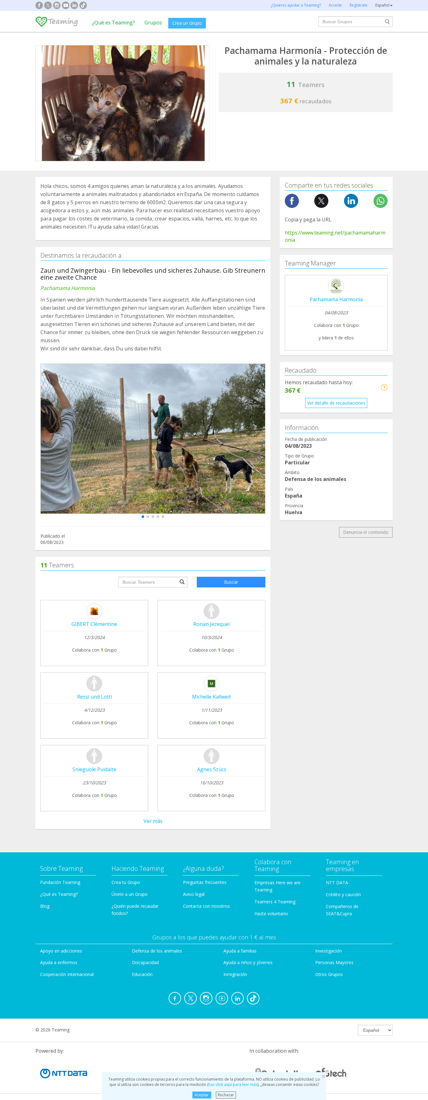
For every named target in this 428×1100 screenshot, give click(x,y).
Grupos (153, 22)
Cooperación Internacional (67, 974)
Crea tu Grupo (126, 882)
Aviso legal (194, 894)
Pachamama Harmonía (336, 299)
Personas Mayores (334, 962)
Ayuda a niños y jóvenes (248, 962)
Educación (142, 974)
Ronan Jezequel (211, 624)
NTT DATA (337, 883)
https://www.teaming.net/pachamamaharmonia (335, 236)
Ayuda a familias (240, 951)
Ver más (153, 821)
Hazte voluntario (271, 914)
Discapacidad (145, 962)
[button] (143, 516)
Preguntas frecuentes (205, 882)
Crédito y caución (343, 894)
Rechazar (226, 1094)
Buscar (231, 582)
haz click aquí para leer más (233, 1084)
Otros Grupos (329, 974)
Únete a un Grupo (130, 894)
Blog (45, 906)
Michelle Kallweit (211, 696)
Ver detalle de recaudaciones (336, 403)
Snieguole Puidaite (94, 769)
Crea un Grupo (187, 23)
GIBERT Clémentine (94, 624)
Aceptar (202, 1094)
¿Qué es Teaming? (113, 22)
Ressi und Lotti (94, 696)
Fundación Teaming (60, 882)
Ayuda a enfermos (58, 962)
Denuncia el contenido (366, 532)
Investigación (328, 951)
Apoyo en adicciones (61, 951)
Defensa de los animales (157, 951)
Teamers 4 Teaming (274, 902)
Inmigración (235, 974)
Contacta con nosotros (206, 906)
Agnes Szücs (211, 769)
